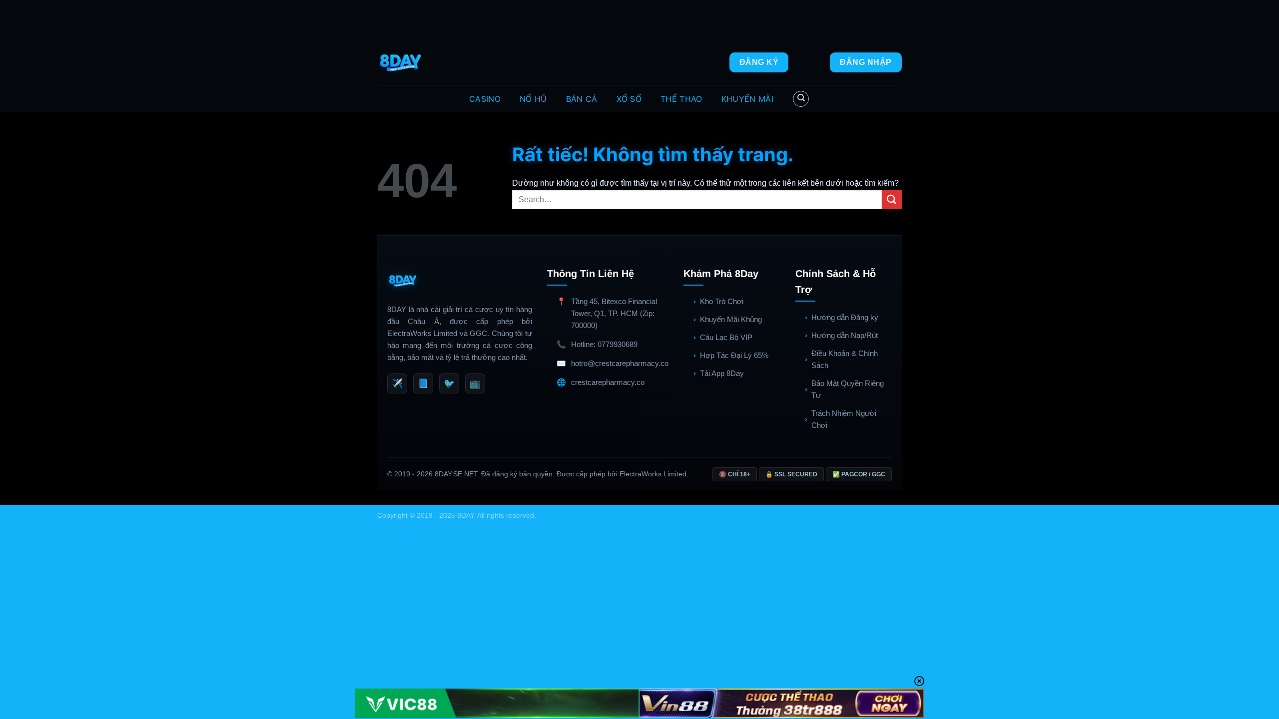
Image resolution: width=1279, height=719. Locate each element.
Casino (485, 99)
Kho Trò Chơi (721, 301)
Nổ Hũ (533, 99)
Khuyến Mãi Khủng (731, 319)
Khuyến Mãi (747, 99)
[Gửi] (892, 199)
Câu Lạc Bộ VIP (726, 337)
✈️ (397, 383)
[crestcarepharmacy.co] (401, 62)
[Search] (801, 99)
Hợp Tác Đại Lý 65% (734, 355)
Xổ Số (629, 99)
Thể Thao (681, 99)
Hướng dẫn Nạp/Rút (844, 335)
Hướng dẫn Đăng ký (844, 317)
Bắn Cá (582, 99)
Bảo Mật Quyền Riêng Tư (847, 389)
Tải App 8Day (722, 373)
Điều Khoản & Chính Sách (844, 359)
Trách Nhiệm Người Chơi (843, 419)
